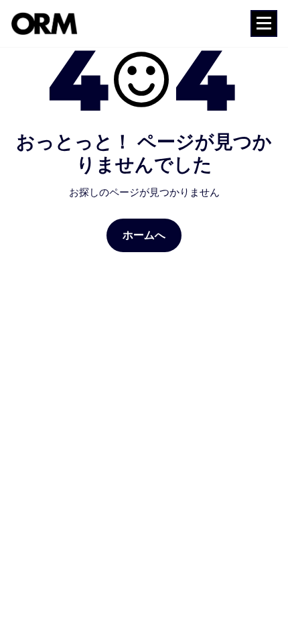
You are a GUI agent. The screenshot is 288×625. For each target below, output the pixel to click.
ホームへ (144, 235)
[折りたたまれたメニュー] (263, 23)
